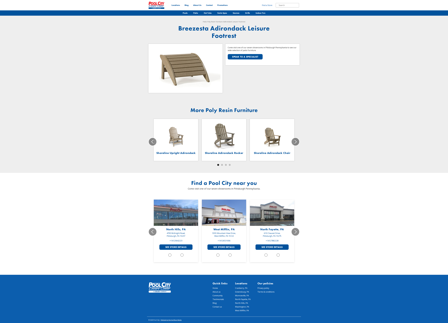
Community (218, 295)
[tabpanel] (176, 140)
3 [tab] (226, 165)
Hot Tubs (208, 13)
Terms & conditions (266, 292)
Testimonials (218, 299)
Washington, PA (242, 306)
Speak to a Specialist (245, 56)
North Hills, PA (176, 229)
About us (216, 292)
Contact (209, 5)
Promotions (222, 5)
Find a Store (267, 5)
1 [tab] (218, 165)
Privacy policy (263, 288)
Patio (195, 13)
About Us (197, 5)
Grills (247, 13)
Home (215, 288)
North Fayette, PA (272, 229)
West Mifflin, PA (224, 229)
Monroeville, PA (242, 295)
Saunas (236, 13)
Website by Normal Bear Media (171, 320)
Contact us (217, 306)
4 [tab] (230, 165)
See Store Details (176, 247)
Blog (187, 5)
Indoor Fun (260, 13)
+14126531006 (224, 240)
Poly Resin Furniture (215, 21)
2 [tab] (222, 165)
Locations (176, 5)
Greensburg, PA (242, 292)
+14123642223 (176, 240)
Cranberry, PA (241, 288)
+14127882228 (272, 240)
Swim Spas (222, 13)
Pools (185, 13)
